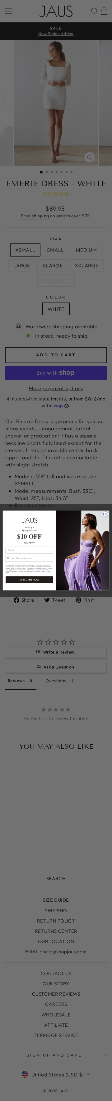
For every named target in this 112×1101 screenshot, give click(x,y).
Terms (7, 573)
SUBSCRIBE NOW (29, 579)
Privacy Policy (45, 571)
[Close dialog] (105, 514)
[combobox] (10, 558)
